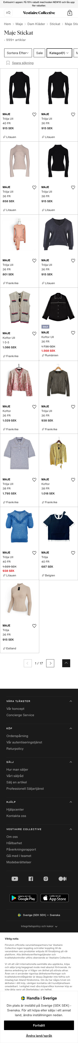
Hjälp (11, 802)
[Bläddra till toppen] (66, 663)
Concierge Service (20, 715)
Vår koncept (15, 708)
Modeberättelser (18, 862)
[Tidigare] (28, 663)
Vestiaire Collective (24, 829)
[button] (70, 13)
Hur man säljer (17, 769)
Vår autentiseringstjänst (24, 742)
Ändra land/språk (39, 1035)
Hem (7, 23)
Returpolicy (15, 748)
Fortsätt (39, 1025)
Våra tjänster (18, 701)
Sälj (10, 762)
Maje (19, 23)
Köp (9, 728)
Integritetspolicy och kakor (37, 926)
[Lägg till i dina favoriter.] (34, 114)
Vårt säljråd (14, 775)
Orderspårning (17, 735)
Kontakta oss (16, 815)
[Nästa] (50, 663)
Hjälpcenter (15, 809)
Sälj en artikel (16, 782)
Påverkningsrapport (21, 849)
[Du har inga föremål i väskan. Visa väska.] (70, 13)
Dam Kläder (36, 23)
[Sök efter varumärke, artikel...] (8, 13)
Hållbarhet (14, 843)
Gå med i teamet (18, 855)
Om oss (12, 836)
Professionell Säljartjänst (25, 788)
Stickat (55, 23)
